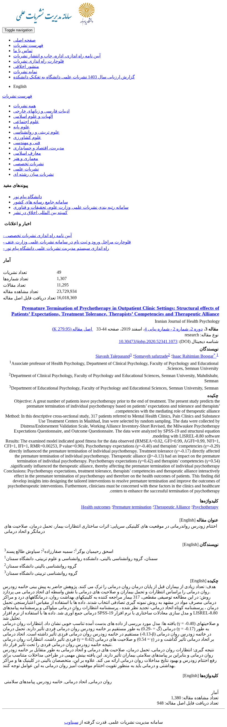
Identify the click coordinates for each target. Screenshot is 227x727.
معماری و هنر (25, 158)
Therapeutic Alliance (172, 507)
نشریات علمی (26, 169)
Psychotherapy (205, 507)
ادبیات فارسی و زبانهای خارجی (41, 111)
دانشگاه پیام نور (27, 196)
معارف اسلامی (27, 153)
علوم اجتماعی (26, 121)
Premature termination (132, 507)
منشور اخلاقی (26, 66)
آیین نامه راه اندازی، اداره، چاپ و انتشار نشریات (56, 56)
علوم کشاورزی (27, 137)
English (20, 86)
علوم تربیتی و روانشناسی (36, 132)
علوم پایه (21, 126)
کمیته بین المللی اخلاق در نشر (40, 212)
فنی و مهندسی (26, 142)
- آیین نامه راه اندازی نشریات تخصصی (37, 235)
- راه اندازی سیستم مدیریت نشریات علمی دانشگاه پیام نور (56, 248)
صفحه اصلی (24, 40)
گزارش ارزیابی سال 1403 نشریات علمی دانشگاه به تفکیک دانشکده (74, 77)
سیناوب (71, 722)
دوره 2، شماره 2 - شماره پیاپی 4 (174, 329)
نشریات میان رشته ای (33, 174)
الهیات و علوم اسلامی (33, 116)
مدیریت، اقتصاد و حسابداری (38, 148)
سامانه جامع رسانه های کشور (40, 202)
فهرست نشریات (28, 45)
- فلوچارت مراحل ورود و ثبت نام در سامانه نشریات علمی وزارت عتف (67, 242)
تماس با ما (22, 50)
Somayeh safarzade (151, 356)
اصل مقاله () (72, 329)
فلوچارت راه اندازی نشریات (38, 61)
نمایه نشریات (25, 71)
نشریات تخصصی (28, 163)
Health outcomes (95, 507)
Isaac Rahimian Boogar (193, 356)
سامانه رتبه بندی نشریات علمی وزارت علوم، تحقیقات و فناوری (70, 207)
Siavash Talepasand (113, 356)
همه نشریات (24, 105)
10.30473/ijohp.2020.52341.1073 (148, 341)
